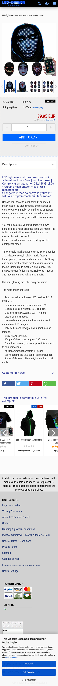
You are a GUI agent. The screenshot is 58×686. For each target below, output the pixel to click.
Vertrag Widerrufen (12, 511)
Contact (6, 523)
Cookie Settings (10, 570)
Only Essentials (29, 672)
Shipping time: (10, 107)
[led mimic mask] (29, 49)
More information (29, 680)
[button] (8, 383)
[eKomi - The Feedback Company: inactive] (12, 633)
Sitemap (6, 552)
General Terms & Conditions (16, 540)
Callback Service (10, 558)
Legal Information (11, 505)
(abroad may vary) (38, 108)
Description (9, 164)
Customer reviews (13, 372)
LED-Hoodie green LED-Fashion (29, 440)
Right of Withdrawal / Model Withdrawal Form (26, 535)
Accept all (29, 663)
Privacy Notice (11, 658)
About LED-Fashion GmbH (16, 517)
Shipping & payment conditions (18, 529)
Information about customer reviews (21, 565)
